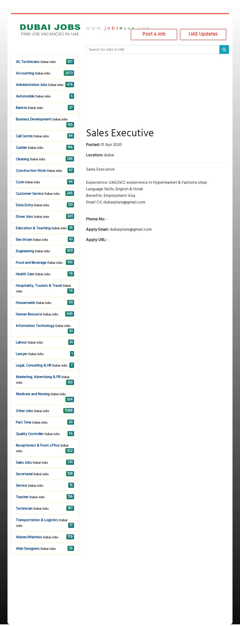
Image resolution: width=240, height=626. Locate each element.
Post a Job (153, 34)
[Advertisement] (45, 595)
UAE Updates (203, 34)
